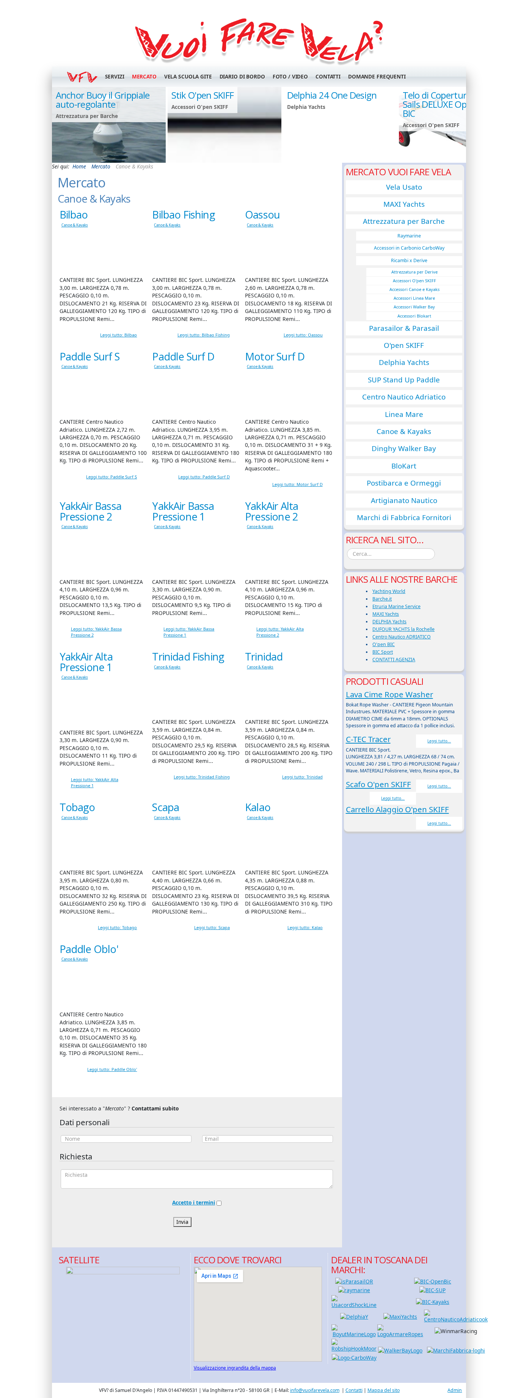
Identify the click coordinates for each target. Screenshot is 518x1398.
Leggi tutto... (439, 741)
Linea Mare (404, 414)
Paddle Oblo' (89, 949)
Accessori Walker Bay (414, 307)
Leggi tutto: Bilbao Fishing (203, 335)
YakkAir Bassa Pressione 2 (90, 511)
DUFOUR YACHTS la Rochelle (403, 629)
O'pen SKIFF (404, 345)
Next (456, 124)
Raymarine (409, 236)
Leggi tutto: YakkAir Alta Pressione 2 (280, 632)
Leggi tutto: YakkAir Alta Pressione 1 (94, 782)
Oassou (262, 215)
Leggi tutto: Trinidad (302, 777)
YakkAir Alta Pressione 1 (86, 661)
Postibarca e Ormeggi (404, 483)
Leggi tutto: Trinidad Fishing (202, 777)
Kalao (257, 807)
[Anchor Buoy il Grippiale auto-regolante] (109, 125)
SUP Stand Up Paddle (404, 380)
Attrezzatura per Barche (404, 221)
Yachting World (388, 591)
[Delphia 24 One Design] (340, 125)
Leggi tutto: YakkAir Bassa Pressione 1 (188, 632)
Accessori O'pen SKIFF (414, 280)
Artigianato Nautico (404, 500)
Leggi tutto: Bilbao (118, 335)
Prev (61, 124)
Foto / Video (290, 76)
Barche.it (382, 599)
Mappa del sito (383, 1390)
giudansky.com (448, 159)
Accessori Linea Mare (414, 298)
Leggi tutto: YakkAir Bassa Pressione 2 (96, 632)
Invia (182, 1221)
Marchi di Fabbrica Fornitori (404, 517)
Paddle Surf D (183, 356)
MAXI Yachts (404, 204)
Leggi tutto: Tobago (117, 927)
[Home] (259, 40)
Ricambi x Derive (409, 260)
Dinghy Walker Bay (404, 448)
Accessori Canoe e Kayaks (414, 289)
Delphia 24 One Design (332, 95)
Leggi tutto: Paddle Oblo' (112, 1069)
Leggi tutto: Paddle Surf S (111, 477)
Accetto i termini (193, 1202)
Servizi (114, 76)
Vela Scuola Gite (188, 76)
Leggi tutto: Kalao (305, 927)
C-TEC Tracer (368, 739)
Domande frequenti (377, 76)
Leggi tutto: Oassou (303, 335)
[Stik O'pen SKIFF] (224, 125)
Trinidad (264, 656)
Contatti (328, 76)
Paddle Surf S (89, 356)
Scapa (165, 807)
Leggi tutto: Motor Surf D (297, 484)
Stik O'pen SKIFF (202, 95)
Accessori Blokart (414, 316)
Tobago (77, 807)
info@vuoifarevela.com (314, 1390)
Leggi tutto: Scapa (212, 927)
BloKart (403, 466)
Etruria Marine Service (396, 606)
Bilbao (74, 215)
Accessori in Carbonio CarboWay (409, 248)
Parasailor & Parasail (404, 328)
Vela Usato (404, 187)
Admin (454, 1390)
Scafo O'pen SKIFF (378, 784)
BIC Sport (382, 652)
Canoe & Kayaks (74, 225)
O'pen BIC (383, 644)
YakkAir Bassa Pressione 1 (183, 511)
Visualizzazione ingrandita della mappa (235, 1368)
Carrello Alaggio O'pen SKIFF (397, 809)
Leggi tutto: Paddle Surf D (204, 477)
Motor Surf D (275, 356)
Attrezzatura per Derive (414, 272)
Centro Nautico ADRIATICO (401, 637)
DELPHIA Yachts (389, 621)
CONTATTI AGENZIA (393, 659)
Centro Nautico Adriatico (404, 397)
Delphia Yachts (404, 362)
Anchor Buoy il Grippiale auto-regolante (103, 99)
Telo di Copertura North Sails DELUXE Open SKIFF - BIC (453, 104)
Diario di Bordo (242, 76)
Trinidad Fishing (188, 656)
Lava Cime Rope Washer (389, 694)
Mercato (144, 76)
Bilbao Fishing (183, 215)
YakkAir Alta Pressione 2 (271, 511)
